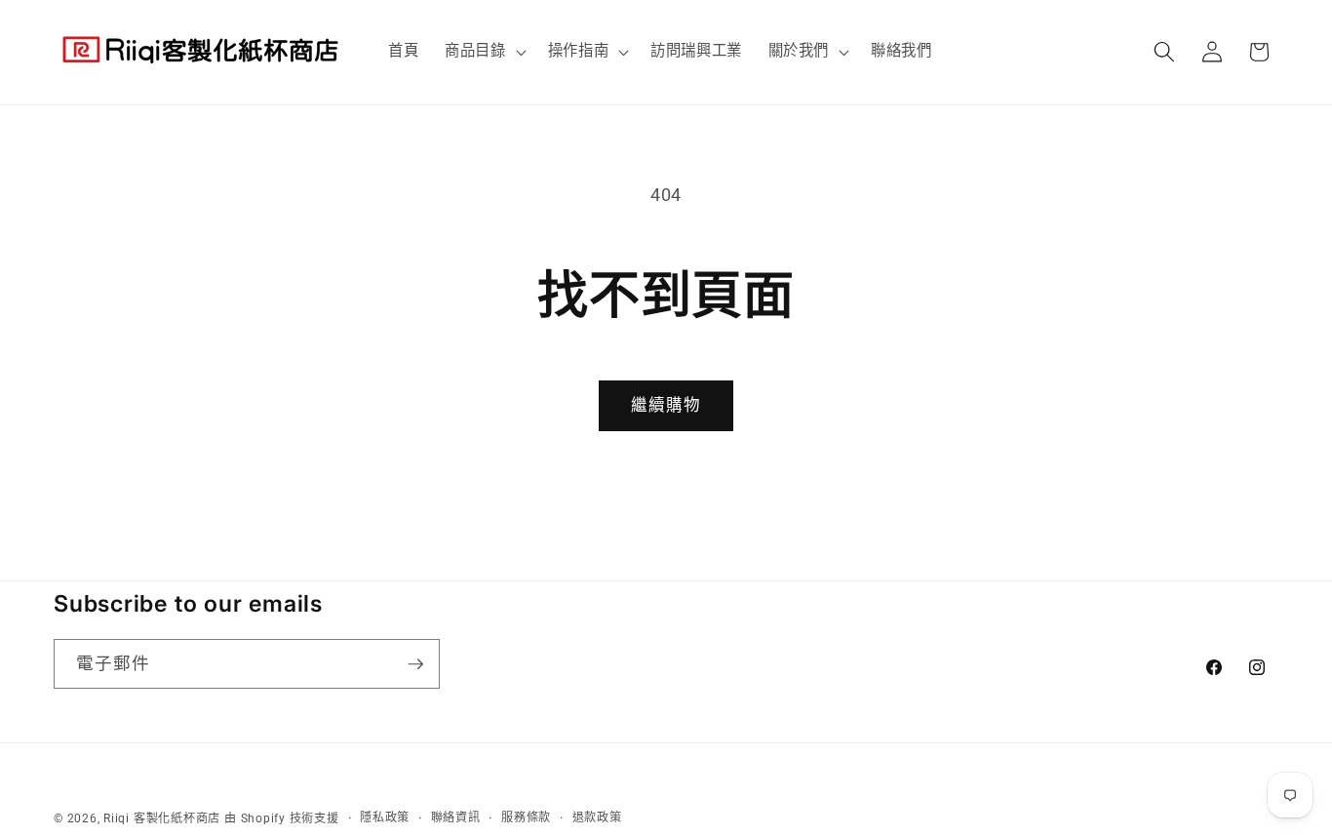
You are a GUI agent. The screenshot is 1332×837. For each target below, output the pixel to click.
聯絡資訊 (456, 817)
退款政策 (597, 817)
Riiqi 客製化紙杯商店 (161, 818)
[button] (483, 51)
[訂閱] (415, 664)
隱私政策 (385, 817)
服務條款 (526, 817)
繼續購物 (666, 405)
